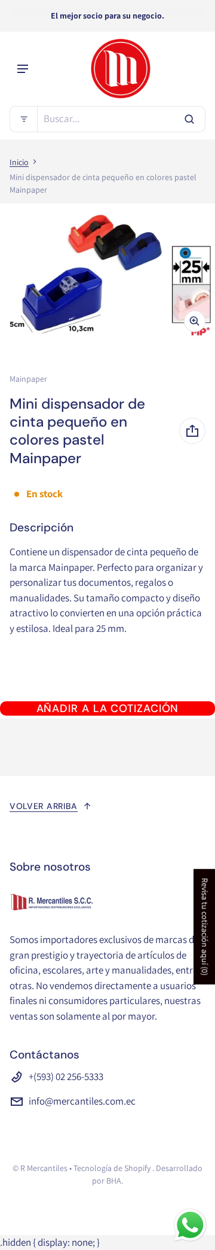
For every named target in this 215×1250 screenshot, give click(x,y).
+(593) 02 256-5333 (66, 1076)
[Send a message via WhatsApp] (190, 1225)
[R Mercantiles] (120, 69)
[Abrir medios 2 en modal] (107, 272)
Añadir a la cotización (107, 708)
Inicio (19, 162)
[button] (107, 119)
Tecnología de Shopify (111, 1168)
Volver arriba (44, 806)
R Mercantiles (43, 1168)
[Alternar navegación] (23, 69)
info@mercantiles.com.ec (82, 1101)
